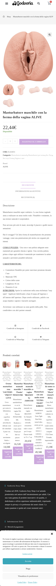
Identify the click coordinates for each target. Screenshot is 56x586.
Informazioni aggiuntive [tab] (28, 191)
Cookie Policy (22, 582)
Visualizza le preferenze (28, 576)
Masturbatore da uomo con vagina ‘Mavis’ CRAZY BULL (50, 391)
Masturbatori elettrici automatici (38, 377)
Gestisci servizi (27, 554)
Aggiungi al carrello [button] (8, 454)
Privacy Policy (32, 582)
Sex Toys (49, 155)
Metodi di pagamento (16, 527)
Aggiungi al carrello (34, 142)
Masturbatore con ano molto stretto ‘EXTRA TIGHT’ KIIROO (39, 399)
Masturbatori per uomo (36, 155)
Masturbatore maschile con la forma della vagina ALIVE (33, 17)
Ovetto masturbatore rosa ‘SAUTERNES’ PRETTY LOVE (9, 391)
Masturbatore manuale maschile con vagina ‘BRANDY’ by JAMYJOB (29, 392)
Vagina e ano (19, 158)
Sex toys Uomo (8, 158)
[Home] (4, 17)
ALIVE (5, 167)
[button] (52, 533)
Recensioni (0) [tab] (28, 197)
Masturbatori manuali (19, 155)
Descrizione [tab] (28, 185)
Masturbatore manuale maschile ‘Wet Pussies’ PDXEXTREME (19, 389)
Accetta (28, 561)
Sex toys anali (39, 384)
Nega (28, 569)
